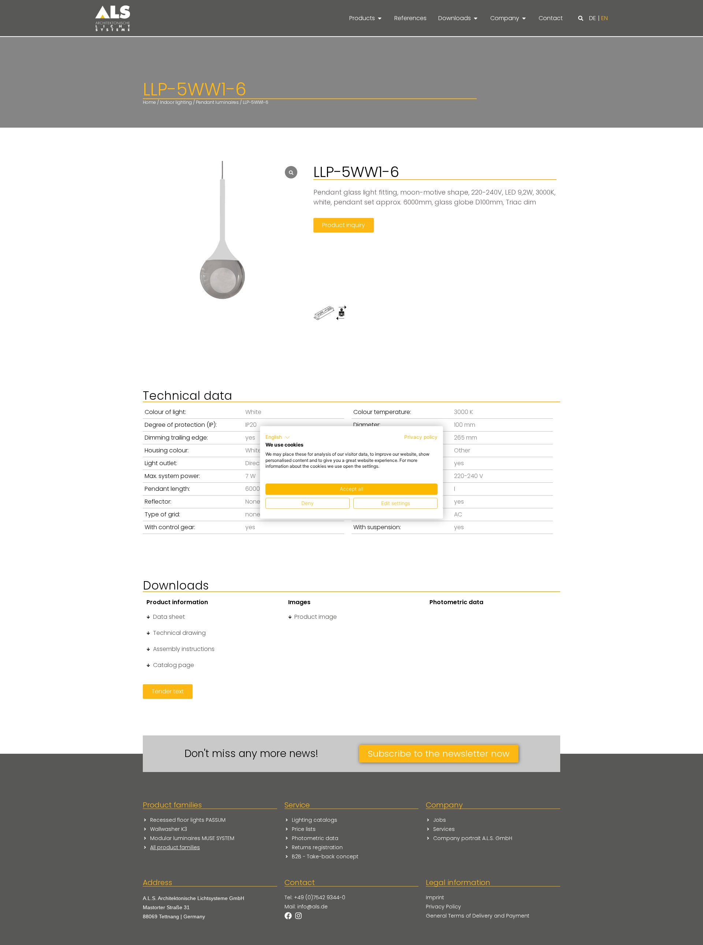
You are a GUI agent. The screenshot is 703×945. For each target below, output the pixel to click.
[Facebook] (288, 916)
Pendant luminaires (217, 102)
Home (149, 102)
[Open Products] (380, 18)
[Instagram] (298, 916)
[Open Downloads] (476, 18)
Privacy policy (421, 437)
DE (592, 18)
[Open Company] (524, 18)
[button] (580, 18)
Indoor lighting (176, 102)
